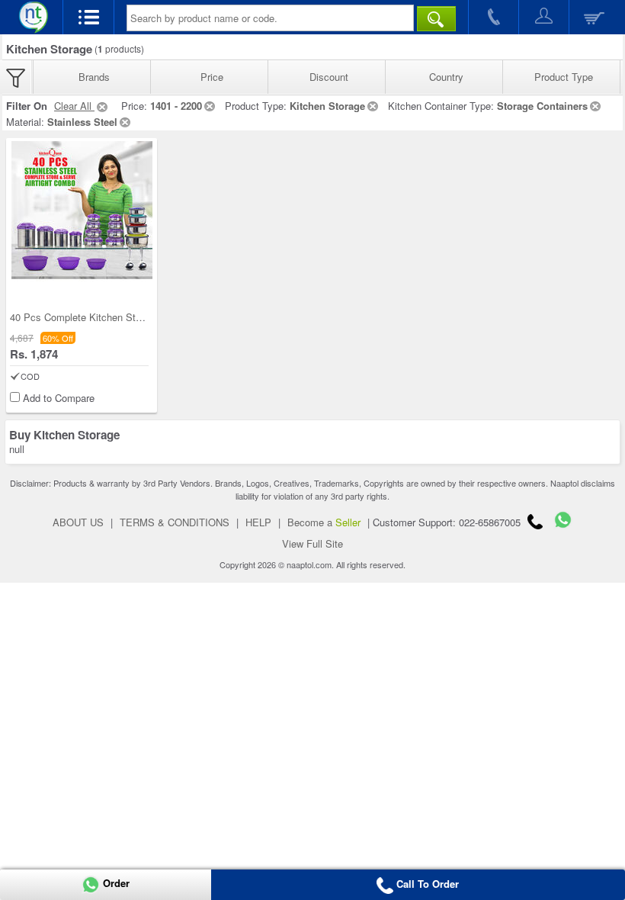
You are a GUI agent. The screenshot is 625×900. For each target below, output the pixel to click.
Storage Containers (542, 105)
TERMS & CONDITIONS (174, 522)
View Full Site (312, 543)
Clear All (74, 105)
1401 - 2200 (176, 105)
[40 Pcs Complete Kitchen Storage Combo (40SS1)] (81, 211)
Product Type (563, 76)
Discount (328, 76)
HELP (258, 522)
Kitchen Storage (327, 105)
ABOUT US (78, 522)
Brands (94, 76)
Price (211, 76)
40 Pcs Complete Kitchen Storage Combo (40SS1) (121, 317)
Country (446, 76)
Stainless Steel (82, 121)
